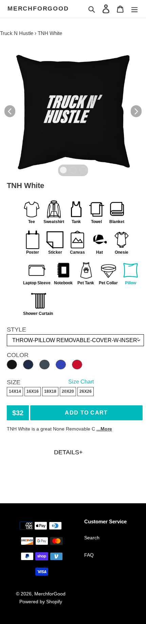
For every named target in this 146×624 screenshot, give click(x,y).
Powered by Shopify (40, 601)
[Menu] (134, 8)
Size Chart (81, 382)
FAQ (89, 555)
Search (91, 537)
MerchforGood (38, 8)
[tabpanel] (73, 111)
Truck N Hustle (16, 33)
